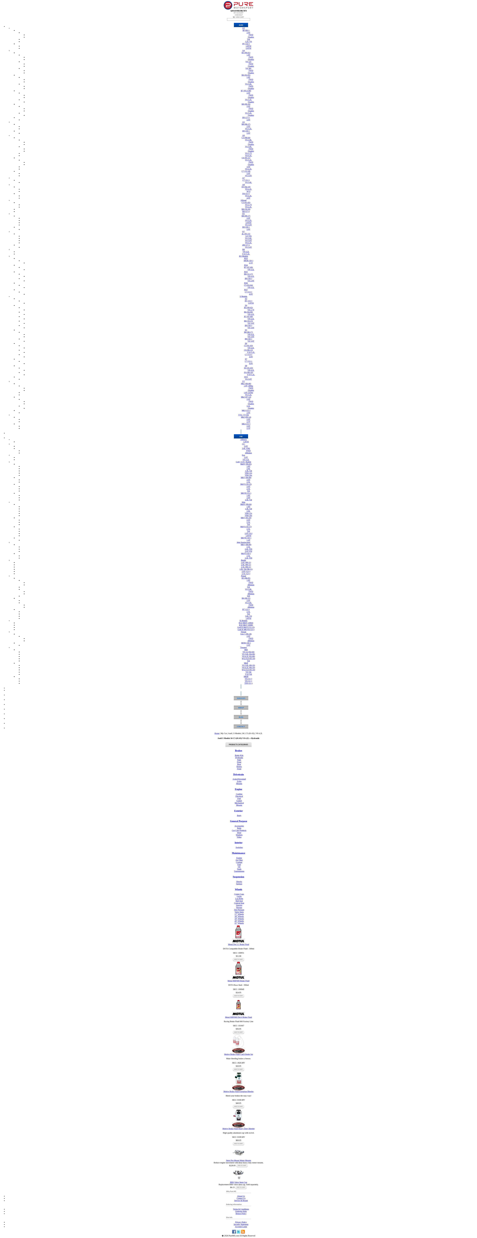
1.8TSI (248, 46)
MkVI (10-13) (246, 484)
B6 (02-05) (246, 75)
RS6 (246, 283)
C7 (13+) (248, 292)
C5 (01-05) (246, 202)
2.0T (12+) (246, 571)
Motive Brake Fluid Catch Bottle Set (238, 1054)
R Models (243, 621)
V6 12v (248, 62)
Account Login (241, 1227)
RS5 (246, 272)
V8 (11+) (248, 681)
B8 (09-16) (246, 104)
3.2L (248, 406)
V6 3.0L (248, 84)
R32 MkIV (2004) (246, 623)
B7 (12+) (246, 609)
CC (243, 444)
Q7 (243, 232)
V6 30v (248, 68)
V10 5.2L (246, 254)
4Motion (248, 453)
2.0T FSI (248, 551)
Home (217, 733)
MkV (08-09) (246, 545)
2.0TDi (248, 223)
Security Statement (241, 1224)
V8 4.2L (248, 156)
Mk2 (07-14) (246, 397)
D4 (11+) (246, 194)
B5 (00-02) (248, 308)
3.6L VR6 (246, 448)
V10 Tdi (248, 674)
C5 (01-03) (248, 346)
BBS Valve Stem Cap (238, 1182)
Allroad (243, 200)
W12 (248, 191)
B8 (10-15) (248, 321)
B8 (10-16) (246, 209)
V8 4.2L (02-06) (248, 656)
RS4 (246, 265)
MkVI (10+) (246, 553)
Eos (243, 455)
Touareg (243, 647)
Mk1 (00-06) (246, 384)
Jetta (243, 502)
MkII (246, 663)
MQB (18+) (248, 261)
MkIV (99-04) (246, 504)
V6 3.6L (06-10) (248, 665)
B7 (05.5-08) (246, 91)
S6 (246, 343)
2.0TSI (248, 48)
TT (243, 381)
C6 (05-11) (246, 158)
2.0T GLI (248, 533)
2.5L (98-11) (246, 567)
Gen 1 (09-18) (246, 634)
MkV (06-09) (246, 477)
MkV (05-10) (246, 518)
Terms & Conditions (241, 1209)
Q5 (243, 214)
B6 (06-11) (246, 598)
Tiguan (243, 632)
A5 (243, 122)
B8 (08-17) (246, 124)
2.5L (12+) (246, 574)
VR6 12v (248, 473)
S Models (243, 296)
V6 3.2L (248, 100)
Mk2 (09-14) (246, 417)
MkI (246, 650)
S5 (246, 330)
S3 (246, 299)
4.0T (248, 198)
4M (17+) (246, 245)
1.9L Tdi (248, 471)
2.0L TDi (248, 549)
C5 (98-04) (246, 138)
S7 (246, 359)
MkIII (246, 676)
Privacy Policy (241, 1222)
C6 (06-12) (248, 350)
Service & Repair (241, 1200)
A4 (243, 50)
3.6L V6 (248, 616)
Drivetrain (238, 774)
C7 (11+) (246, 180)
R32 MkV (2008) (246, 625)
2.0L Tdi (248, 500)
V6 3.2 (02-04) (248, 652)
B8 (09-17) (246, 216)
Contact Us (241, 1198)
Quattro (251, 37)
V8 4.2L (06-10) (248, 668)
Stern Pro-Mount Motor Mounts (238, 1160)
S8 (246, 366)
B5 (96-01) (246, 53)
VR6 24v (248, 475)
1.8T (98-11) (246, 562)
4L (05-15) (246, 234)
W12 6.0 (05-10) (248, 659)
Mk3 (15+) (246, 410)
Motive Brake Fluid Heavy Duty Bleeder (238, 1129)
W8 (248, 596)
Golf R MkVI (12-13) (246, 627)
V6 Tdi (248, 672)
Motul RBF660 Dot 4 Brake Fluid (238, 1017)
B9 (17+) (246, 118)
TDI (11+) (248, 683)
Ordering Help (241, 1211)
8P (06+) (246, 30)
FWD (251, 35)
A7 (243, 178)
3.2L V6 (248, 41)
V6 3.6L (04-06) (248, 654)
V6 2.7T (248, 153)
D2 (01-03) (248, 368)
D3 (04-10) (246, 187)
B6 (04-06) (248, 312)
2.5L (248, 482)
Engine (238, 789)
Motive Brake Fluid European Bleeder (238, 1091)
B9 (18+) (246, 131)
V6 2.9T (251, 281)
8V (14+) (246, 44)
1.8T (248, 55)
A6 (243, 135)
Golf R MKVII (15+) (246, 630)
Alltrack (243, 439)
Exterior (238, 810)
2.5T (251, 263)
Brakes (238, 750)
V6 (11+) (248, 679)
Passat (243, 576)
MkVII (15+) (246, 493)
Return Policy (241, 1214)
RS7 (246, 290)
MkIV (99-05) (246, 464)
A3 (243, 28)
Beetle (243, 560)
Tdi (248, 39)
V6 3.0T (248, 176)
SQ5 (246, 377)
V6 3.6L (248, 238)
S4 (246, 305)
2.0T (248, 33)
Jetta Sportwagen (243, 542)
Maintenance (238, 853)
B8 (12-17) (248, 274)
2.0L (248, 469)
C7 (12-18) (246, 171)
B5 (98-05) (246, 578)
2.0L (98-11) (246, 565)
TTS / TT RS (243, 415)
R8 (243, 249)
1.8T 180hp (248, 386)
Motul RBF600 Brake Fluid (238, 981)
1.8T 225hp (248, 393)
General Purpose (238, 821)
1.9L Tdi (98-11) (246, 569)
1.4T (248, 540)
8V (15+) (248, 301)
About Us (241, 1196)
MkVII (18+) (246, 538)
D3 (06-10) (248, 372)
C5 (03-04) (248, 285)
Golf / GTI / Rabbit (243, 462)
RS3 (246, 258)
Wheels (238, 889)
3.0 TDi (248, 236)
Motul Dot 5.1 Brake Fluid (238, 944)
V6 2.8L (248, 140)
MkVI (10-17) (246, 527)
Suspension (238, 876)
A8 (243, 185)
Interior (238, 842)
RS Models (243, 256)
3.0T (248, 167)
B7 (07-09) (248, 267)
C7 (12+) (248, 361)
